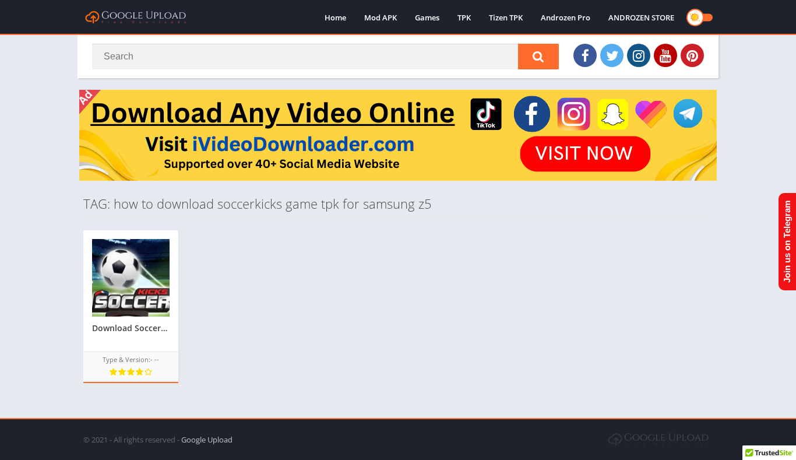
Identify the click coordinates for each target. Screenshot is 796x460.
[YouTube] (665, 55)
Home (335, 17)
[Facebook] (585, 55)
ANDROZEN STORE (641, 17)
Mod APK (380, 17)
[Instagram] (638, 55)
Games (427, 17)
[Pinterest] (692, 55)
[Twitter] (612, 55)
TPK (464, 17)
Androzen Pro (565, 17)
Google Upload (207, 439)
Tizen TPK (506, 17)
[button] (538, 56)
